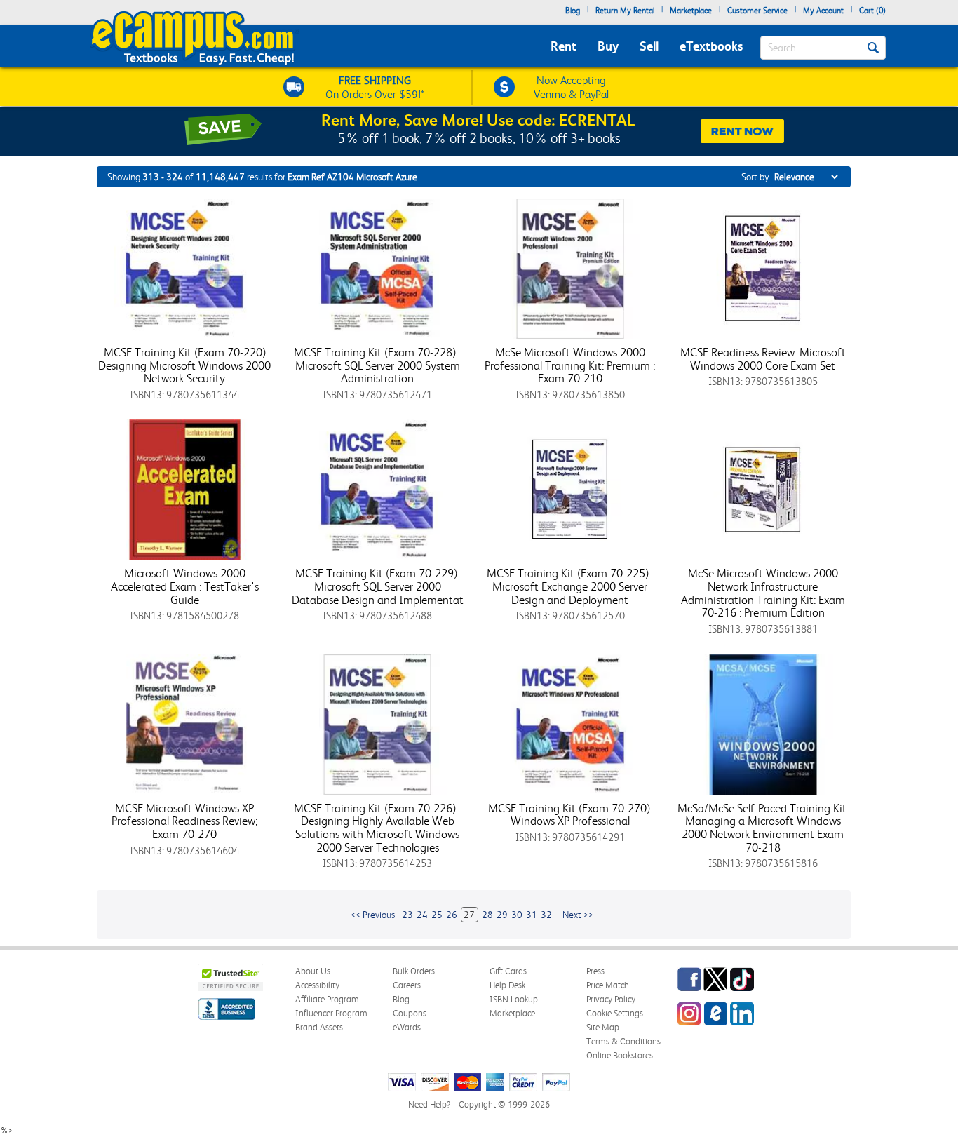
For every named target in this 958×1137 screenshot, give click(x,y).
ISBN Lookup (514, 999)
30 (516, 914)
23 (407, 914)
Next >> (577, 914)
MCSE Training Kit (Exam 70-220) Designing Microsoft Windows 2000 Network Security (184, 365)
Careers (407, 985)
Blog (572, 10)
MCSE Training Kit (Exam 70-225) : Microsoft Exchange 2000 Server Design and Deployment (570, 586)
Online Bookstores (619, 1055)
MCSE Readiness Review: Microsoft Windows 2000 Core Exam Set (763, 358)
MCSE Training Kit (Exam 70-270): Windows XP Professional (570, 814)
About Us (312, 971)
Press (595, 971)
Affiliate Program (327, 999)
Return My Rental (624, 10)
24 (422, 914)
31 (531, 914)
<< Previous (373, 914)
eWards (407, 1027)
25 (437, 914)
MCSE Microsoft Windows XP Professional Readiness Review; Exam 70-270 (185, 821)
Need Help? (429, 1104)
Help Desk (507, 985)
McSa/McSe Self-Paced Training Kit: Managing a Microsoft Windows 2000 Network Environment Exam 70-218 (763, 827)
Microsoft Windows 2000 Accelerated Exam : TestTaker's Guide (185, 586)
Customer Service (757, 10)
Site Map (602, 1027)
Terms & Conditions (623, 1041)
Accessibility (317, 985)
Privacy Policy (610, 999)
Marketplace (691, 10)
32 (546, 914)
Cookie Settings (614, 1013)
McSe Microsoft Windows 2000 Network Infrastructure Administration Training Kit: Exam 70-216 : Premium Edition (763, 592)
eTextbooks (711, 46)
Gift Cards (508, 971)
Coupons (409, 1013)
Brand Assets (319, 1027)
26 (451, 914)
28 (487, 914)
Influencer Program (331, 1013)
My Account (823, 10)
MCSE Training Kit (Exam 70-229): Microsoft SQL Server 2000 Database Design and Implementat (378, 586)
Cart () (872, 10)
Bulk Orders (414, 971)
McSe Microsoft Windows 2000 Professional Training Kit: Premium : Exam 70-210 (570, 365)
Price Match (607, 985)
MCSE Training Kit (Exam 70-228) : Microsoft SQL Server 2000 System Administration (377, 365)
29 (502, 914)
